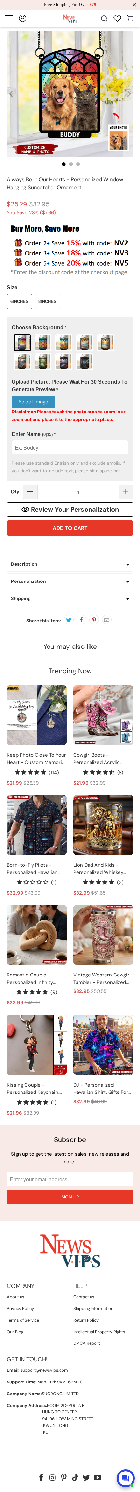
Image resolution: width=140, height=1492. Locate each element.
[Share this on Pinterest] (94, 619)
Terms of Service (23, 1320)
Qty (15, 491)
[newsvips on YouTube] (98, 1478)
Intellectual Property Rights (99, 1332)
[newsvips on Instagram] (53, 1478)
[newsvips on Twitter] (86, 1478)
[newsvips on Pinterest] (64, 1478)
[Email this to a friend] (107, 619)
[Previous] (12, 94)
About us (15, 1297)
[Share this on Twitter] (69, 619)
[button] (70, 328)
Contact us (83, 1297)
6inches (19, 301)
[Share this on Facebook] (81, 619)
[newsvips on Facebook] (41, 1478)
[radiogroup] (70, 352)
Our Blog (15, 1332)
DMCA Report (86, 1343)
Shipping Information (93, 1308)
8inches (47, 301)
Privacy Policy (20, 1308)
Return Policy (86, 1320)
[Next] (128, 94)
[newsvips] (70, 18)
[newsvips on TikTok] (75, 1478)
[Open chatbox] (126, 1478)
